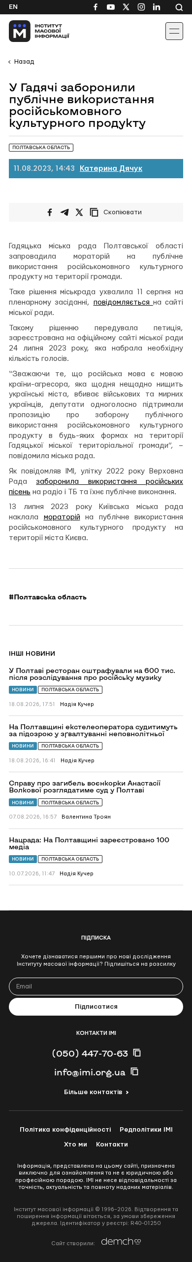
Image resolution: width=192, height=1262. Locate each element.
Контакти (112, 1144)
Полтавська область (70, 689)
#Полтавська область (48, 596)
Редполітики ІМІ (146, 1129)
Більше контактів (93, 1092)
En (13, 6)
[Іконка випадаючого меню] (174, 31)
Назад (24, 61)
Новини (23, 689)
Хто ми (75, 1144)
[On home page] (30, 31)
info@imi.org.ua (90, 1071)
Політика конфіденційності (65, 1129)
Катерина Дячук (111, 168)
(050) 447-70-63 (90, 1053)
